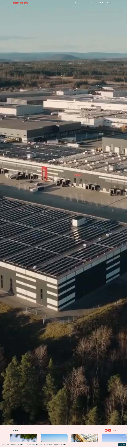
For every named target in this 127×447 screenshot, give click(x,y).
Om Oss (90, 3)
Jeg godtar (122, 444)
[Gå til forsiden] (19, 3)
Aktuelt (101, 3)
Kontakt (109, 3)
